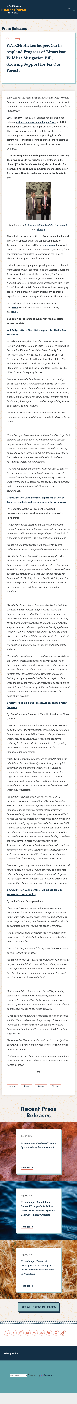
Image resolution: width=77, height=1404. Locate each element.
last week (50, 245)
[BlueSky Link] (49, 1333)
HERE (15, 307)
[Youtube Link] (28, 1333)
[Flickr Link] (35, 1333)
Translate (49, 1375)
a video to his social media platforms (36, 122)
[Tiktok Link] (63, 1333)
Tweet (55, 1086)
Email (27, 1086)
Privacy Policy (11, 1353)
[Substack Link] (56, 1333)
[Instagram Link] (21, 1333)
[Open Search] (69, 9)
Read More (27, 1167)
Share (41, 1086)
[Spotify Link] (42, 1333)
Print (13, 1086)
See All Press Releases (38, 1307)
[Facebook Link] (14, 1333)
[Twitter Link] (7, 1333)
